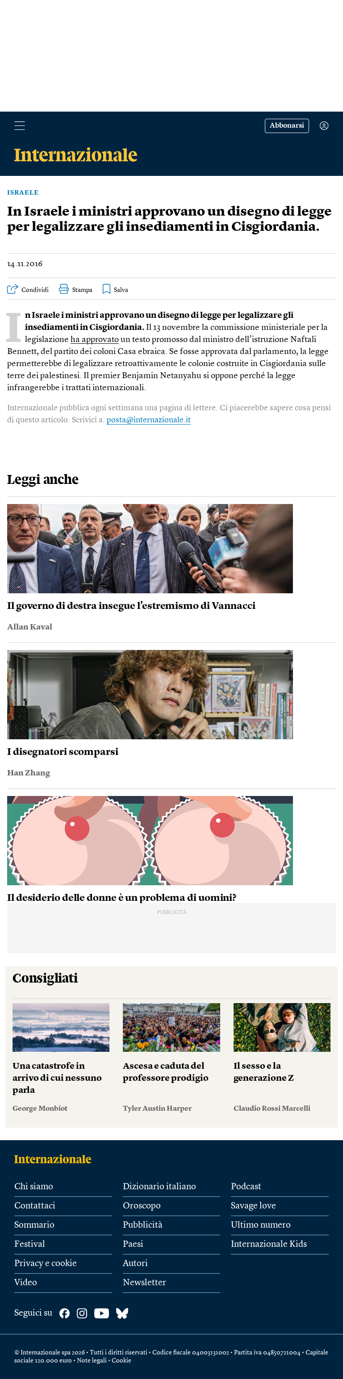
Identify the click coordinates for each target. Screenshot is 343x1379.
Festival (29, 1244)
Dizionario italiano (159, 1187)
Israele (23, 193)
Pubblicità (143, 1225)
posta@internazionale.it (149, 420)
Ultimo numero (261, 1225)
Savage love (253, 1206)
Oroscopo (142, 1206)
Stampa (82, 290)
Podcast (246, 1187)
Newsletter (144, 1283)
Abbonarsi (287, 125)
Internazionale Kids (269, 1244)
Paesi (133, 1244)
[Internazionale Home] (55, 1158)
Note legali (92, 1361)
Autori (135, 1263)
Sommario (34, 1225)
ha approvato (95, 340)
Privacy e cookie (45, 1263)
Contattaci (34, 1206)
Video (25, 1283)
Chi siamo (33, 1187)
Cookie (121, 1361)
